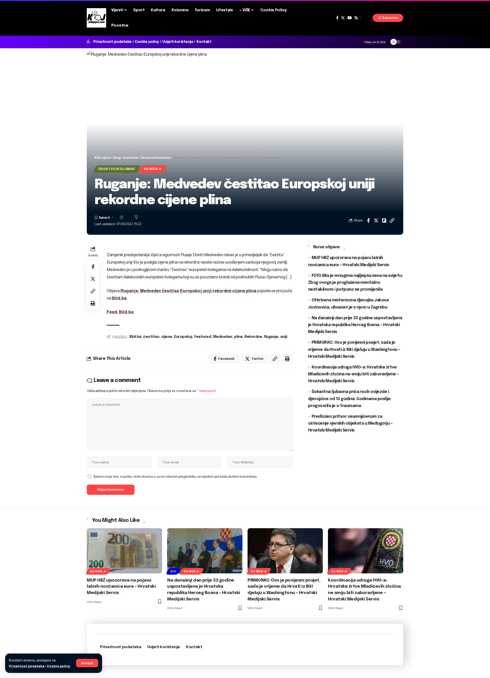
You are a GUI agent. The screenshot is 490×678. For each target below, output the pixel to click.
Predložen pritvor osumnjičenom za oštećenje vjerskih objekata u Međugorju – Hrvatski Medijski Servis (350, 423)
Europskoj (183, 337)
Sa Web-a (153, 169)
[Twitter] (343, 17)
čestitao (151, 337)
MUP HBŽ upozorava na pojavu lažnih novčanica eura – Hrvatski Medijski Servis (121, 586)
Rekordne (253, 337)
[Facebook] (337, 17)
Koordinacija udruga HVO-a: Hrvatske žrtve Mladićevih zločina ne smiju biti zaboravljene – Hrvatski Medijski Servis (353, 374)
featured (202, 337)
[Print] (93, 303)
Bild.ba (119, 298)
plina (238, 337)
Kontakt (204, 42)
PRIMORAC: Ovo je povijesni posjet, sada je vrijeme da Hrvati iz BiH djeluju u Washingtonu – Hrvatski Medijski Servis (354, 349)
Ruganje (271, 337)
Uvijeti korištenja (177, 42)
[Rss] (356, 17)
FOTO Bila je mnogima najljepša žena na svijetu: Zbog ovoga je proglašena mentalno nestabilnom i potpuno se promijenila (355, 282)
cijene (166, 337)
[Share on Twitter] (376, 220)
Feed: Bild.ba (120, 312)
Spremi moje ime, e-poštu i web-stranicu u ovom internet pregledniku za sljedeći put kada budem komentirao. (175, 476)
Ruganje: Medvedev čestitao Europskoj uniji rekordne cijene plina (188, 290)
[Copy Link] (392, 220)
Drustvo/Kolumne (116, 169)
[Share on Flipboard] (384, 220)
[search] (367, 18)
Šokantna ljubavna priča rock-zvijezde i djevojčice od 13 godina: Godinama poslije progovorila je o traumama (349, 399)
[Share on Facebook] (368, 220)
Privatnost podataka (26, 666)
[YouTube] (349, 17)
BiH (173, 571)
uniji (283, 337)
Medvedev (222, 337)
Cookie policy (58, 666)
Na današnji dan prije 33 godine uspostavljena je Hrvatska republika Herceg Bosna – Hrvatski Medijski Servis (355, 325)
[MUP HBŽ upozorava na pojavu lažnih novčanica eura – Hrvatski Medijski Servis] (124, 550)
